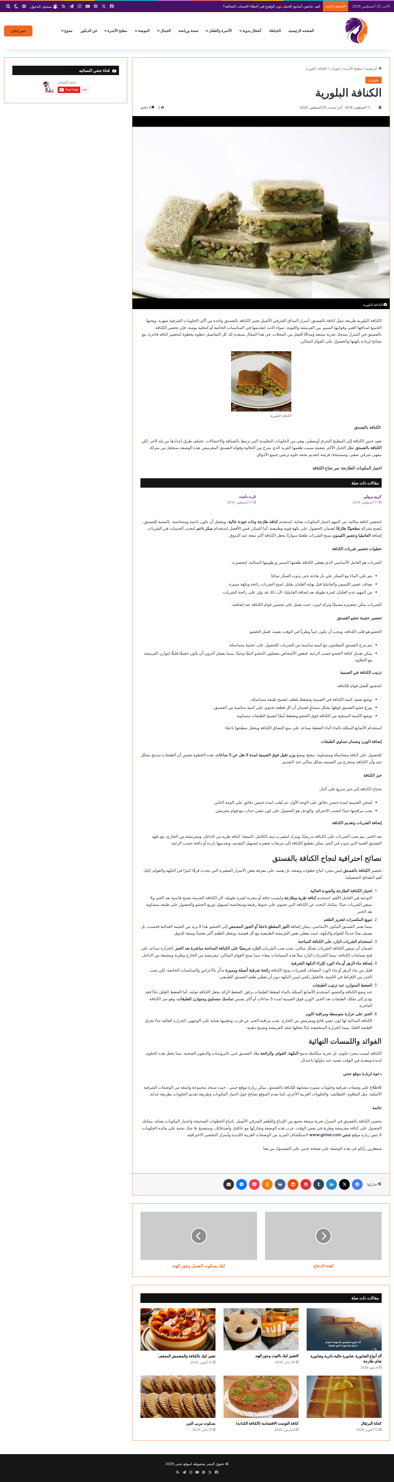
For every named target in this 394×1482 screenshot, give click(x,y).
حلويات (335, 68)
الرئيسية (371, 68)
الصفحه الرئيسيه (301, 30)
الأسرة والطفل (220, 30)
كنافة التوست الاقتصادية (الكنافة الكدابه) (267, 1423)
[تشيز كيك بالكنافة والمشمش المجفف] (177, 1329)
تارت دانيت (247, 496)
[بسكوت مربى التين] (177, 1397)
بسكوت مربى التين (200, 1423)
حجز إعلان (18, 31)
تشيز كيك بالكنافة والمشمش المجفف (186, 1356)
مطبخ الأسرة (117, 30)
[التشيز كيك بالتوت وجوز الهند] (261, 1329)
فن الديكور (88, 30)
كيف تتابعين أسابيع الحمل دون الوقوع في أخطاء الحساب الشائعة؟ (271, 6)
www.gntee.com (325, 1134)
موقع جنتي (238, 1087)
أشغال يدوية (252, 30)
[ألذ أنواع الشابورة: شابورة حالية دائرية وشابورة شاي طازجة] (344, 1329)
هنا (265, 1148)
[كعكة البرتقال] (344, 1397)
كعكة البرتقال (371, 1423)
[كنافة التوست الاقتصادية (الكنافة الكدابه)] (261, 1397)
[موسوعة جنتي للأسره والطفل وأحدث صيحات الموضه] (356, 30)
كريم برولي (372, 496)
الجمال (165, 30)
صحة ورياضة (188, 30)
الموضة (144, 30)
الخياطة (275, 30)
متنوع (68, 30)
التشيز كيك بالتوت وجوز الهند (277, 1355)
